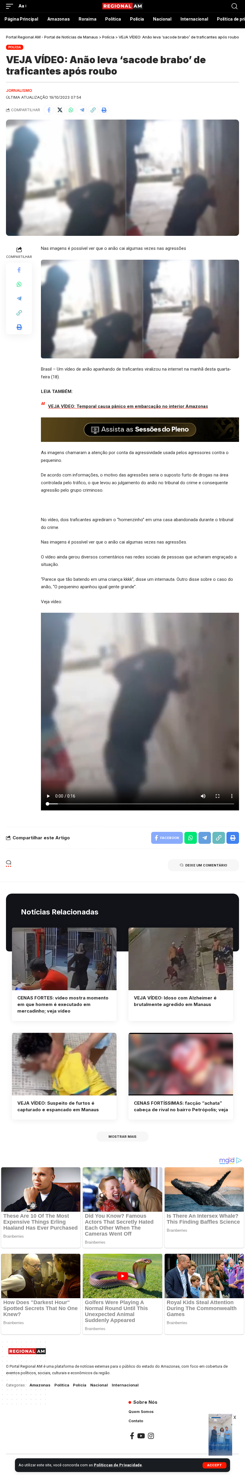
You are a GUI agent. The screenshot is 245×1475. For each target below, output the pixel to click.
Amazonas (40, 1385)
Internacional (125, 1385)
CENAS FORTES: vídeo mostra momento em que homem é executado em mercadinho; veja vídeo (62, 1004)
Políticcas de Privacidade (118, 1465)
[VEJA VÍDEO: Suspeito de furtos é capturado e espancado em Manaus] (64, 1064)
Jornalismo (19, 90)
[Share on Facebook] (49, 110)
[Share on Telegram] (82, 110)
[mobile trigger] (11, 6)
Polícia (14, 47)
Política (61, 1385)
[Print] (104, 110)
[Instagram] (150, 1436)
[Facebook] (132, 1436)
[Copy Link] (93, 110)
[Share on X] (60, 110)
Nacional (99, 1385)
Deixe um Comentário (206, 865)
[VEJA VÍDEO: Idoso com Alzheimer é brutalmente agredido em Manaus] (180, 959)
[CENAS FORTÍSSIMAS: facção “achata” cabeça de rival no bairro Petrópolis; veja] (180, 1064)
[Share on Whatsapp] (71, 110)
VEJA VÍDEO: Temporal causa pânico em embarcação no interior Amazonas (128, 406)
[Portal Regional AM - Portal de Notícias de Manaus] (122, 6)
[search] (234, 6)
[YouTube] (141, 1436)
